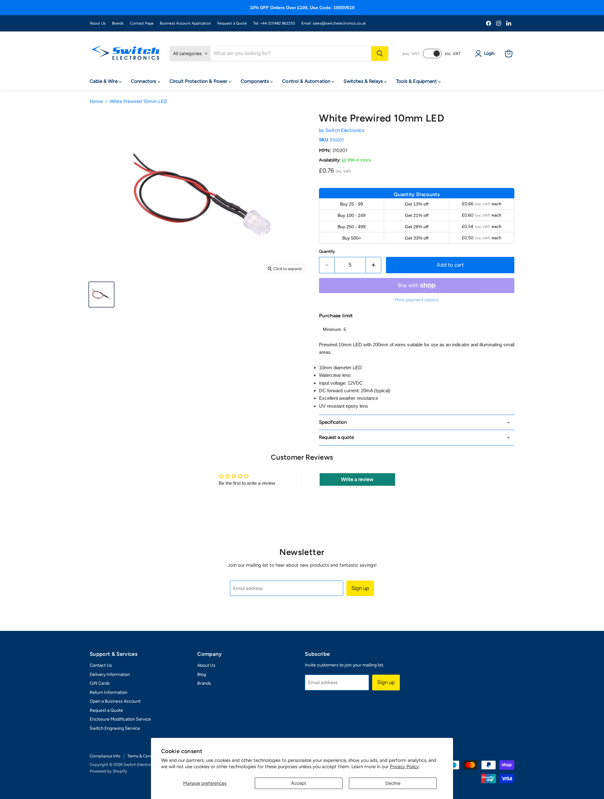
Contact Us (101, 665)
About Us (98, 23)
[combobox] (290, 53)
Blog (201, 674)
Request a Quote (232, 23)
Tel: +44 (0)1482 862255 (274, 23)
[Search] (379, 53)
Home (96, 101)
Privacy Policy (404, 766)
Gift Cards (100, 683)
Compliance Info (105, 756)
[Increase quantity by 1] (373, 265)
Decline (392, 783)
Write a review (357, 479)
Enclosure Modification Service (120, 719)
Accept (298, 783)
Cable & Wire (104, 81)
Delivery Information (110, 674)
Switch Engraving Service (115, 728)
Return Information (108, 692)
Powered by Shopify (108, 771)
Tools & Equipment (417, 81)
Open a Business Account (115, 701)
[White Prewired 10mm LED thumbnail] (101, 294)
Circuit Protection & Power (199, 81)
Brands (118, 23)
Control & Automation (307, 81)
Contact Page (142, 23)
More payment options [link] (416, 300)
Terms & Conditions (145, 756)
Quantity (327, 251)
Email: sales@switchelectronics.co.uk (333, 23)
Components (256, 81)
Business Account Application (185, 23)
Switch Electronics (344, 130)
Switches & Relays (364, 81)
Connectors (144, 81)
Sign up (360, 588)
